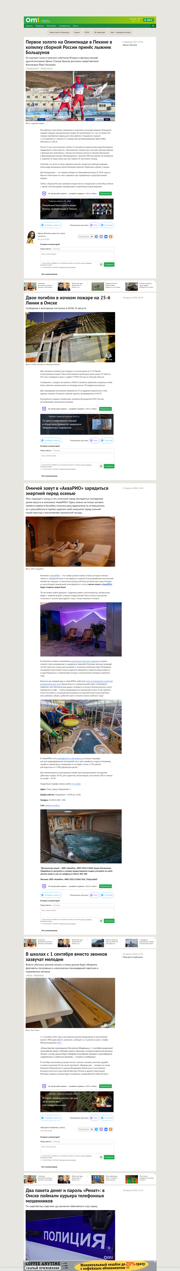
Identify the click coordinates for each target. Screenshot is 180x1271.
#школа (29, 975)
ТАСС (59, 1042)
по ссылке (76, 783)
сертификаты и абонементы (70, 758)
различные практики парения (85, 661)
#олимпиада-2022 (33, 69)
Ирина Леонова (130, 45)
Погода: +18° (135, 20)
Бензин (77, 32)
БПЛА (87, 32)
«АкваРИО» (55, 575)
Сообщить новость (52, 225)
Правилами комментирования (67, 267)
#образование (38, 975)
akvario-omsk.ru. (53, 805)
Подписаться (105, 193)
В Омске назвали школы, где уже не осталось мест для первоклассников (60, 1101)
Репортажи (51, 26)
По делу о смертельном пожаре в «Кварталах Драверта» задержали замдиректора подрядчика (61, 424)
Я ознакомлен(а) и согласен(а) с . (59, 267)
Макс (96, 225)
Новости (29, 26)
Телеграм (108, 225)
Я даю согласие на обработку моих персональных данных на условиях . (66, 264)
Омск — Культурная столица (120, 32)
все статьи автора (43, 239)
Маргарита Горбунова (133, 957)
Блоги (75, 26)
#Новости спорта (46, 69)
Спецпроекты (64, 26)
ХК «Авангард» (99, 32)
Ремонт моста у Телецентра (59, 32)
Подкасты (40, 26)
